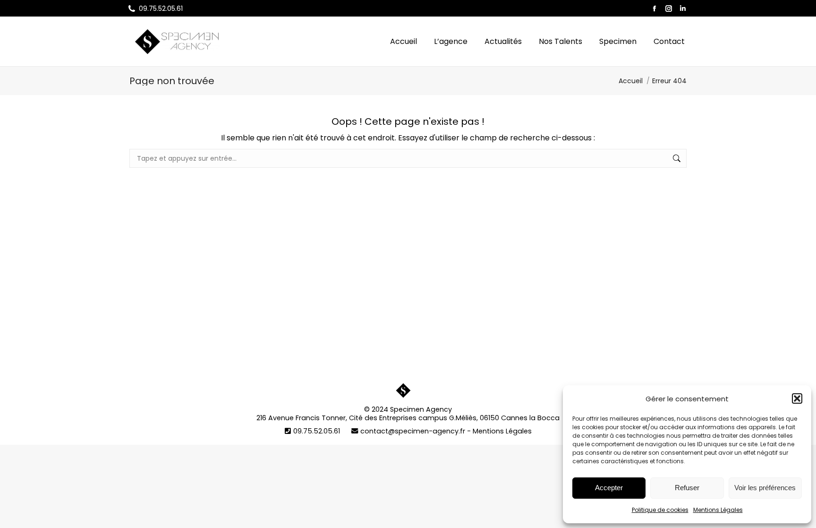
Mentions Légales (718, 510)
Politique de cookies (660, 510)
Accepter (609, 488)
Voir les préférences (765, 488)
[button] (797, 398)
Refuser (687, 488)
